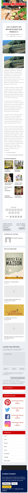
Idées (5, 446)
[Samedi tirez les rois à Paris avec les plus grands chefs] (14, 329)
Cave (5, 436)
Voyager (6, 457)
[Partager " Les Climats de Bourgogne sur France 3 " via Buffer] (9, 212)
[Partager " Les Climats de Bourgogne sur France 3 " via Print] (18, 212)
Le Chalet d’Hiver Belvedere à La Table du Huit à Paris (12, 300)
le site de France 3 (11, 152)
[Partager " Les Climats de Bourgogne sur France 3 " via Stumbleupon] (12, 212)
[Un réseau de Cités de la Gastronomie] (14, 310)
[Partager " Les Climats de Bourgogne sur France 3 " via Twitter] (9, 209)
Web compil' (7, 460)
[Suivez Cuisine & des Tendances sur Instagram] (14, 427)
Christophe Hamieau (14, 34)
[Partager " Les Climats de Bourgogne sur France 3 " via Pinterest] (18, 209)
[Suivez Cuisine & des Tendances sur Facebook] (14, 420)
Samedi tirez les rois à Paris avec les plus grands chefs (13, 337)
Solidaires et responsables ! (11, 282)
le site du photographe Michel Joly (15, 155)
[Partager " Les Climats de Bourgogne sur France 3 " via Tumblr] (15, 209)
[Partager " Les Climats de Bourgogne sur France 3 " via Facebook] (6, 209)
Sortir (11, 36)
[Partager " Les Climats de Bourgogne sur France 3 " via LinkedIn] (21, 209)
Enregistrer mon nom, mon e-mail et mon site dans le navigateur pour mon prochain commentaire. (13, 373)
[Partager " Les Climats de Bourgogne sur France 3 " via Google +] (12, 209)
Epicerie (6, 443)
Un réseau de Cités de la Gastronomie (10, 318)
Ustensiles (6, 453)
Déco (5, 439)
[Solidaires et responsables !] (14, 266)
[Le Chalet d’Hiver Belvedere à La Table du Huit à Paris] (14, 291)
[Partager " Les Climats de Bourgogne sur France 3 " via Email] (15, 212)
